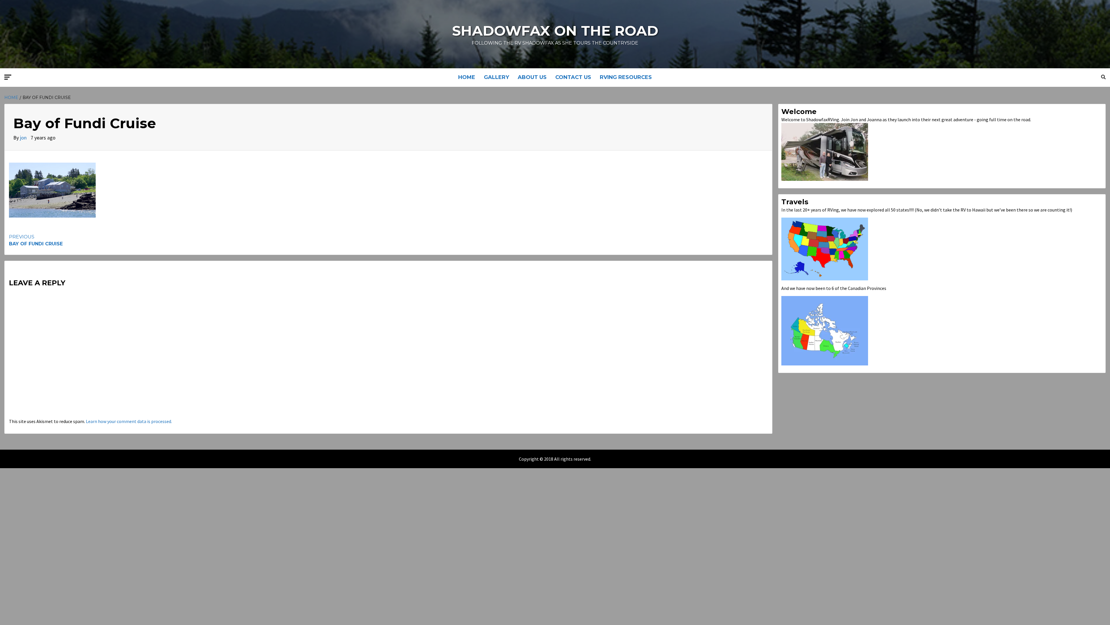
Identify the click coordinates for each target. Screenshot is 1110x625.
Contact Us (573, 77)
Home (466, 77)
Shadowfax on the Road (555, 30)
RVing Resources (626, 77)
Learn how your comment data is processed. (129, 421)
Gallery (496, 77)
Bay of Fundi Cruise (36, 240)
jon (24, 137)
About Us (532, 77)
